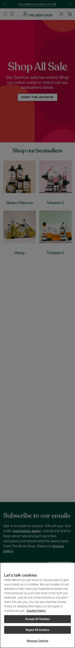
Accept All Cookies (37, 619)
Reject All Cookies (37, 630)
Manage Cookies (37, 641)
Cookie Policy (36, 611)
